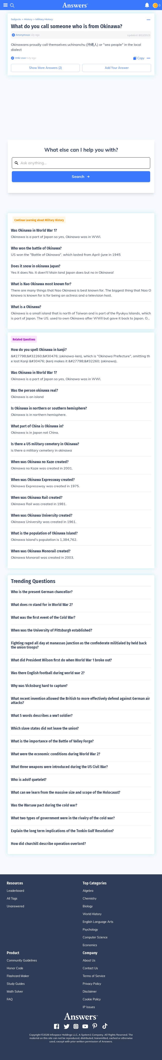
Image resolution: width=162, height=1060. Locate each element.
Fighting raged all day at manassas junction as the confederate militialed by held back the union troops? (79, 645)
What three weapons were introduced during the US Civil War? (59, 766)
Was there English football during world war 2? (48, 673)
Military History (44, 19)
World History (92, 914)
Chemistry (89, 898)
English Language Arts (98, 922)
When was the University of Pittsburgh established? (51, 630)
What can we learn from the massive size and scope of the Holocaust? (65, 792)
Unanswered (15, 906)
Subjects (16, 19)
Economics (90, 945)
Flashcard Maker (18, 976)
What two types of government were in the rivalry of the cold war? (63, 818)
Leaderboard (15, 891)
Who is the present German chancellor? (42, 592)
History (28, 19)
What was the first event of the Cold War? (43, 617)
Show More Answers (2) (45, 68)
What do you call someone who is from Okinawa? (66, 26)
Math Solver (15, 991)
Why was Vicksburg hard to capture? (39, 685)
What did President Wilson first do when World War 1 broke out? (61, 660)
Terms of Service (94, 976)
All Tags (12, 898)
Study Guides (16, 984)
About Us (89, 960)
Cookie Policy (92, 999)
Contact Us (90, 968)
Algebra (88, 891)
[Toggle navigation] (5, 5)
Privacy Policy (92, 984)
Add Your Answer (117, 68)
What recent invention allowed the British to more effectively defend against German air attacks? (80, 700)
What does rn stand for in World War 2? (42, 604)
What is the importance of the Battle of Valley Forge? (52, 741)
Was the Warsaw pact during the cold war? (44, 805)
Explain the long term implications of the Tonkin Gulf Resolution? (62, 831)
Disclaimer (90, 991)
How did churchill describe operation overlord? (48, 843)
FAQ (10, 999)
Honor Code (15, 968)
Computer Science (95, 937)
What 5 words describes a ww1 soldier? (42, 715)
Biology (88, 906)
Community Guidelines (22, 960)
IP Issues (89, 1007)
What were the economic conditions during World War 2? (55, 754)
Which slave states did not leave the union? (45, 728)
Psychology (90, 929)
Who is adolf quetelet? (28, 779)
